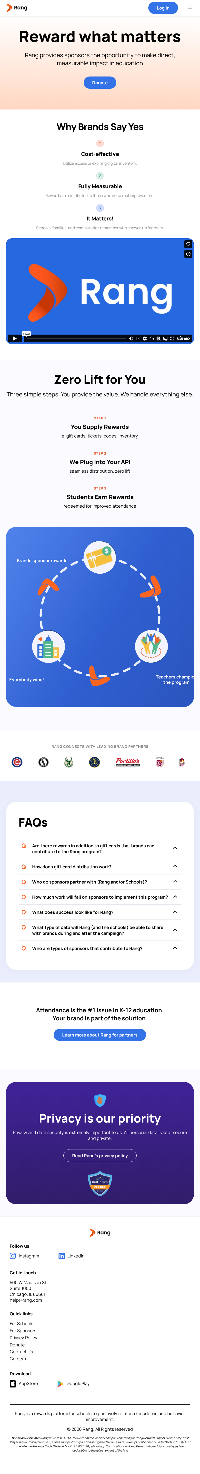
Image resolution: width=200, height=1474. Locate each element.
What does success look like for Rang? (72, 912)
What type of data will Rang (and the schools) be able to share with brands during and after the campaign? (97, 930)
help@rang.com (26, 1300)
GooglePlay (78, 1383)
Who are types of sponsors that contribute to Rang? (87, 948)
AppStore (28, 1383)
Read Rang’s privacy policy (100, 1155)
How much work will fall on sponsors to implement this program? (100, 897)
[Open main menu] (191, 8)
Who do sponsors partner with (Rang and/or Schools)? (89, 882)
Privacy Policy (23, 1338)
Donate (100, 83)
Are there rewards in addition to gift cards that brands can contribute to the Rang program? (93, 848)
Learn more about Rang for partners (100, 1035)
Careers (18, 1359)
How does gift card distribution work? (71, 867)
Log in (163, 8)
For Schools (21, 1323)
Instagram (29, 1256)
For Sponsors (23, 1330)
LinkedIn (76, 1256)
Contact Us (21, 1351)
